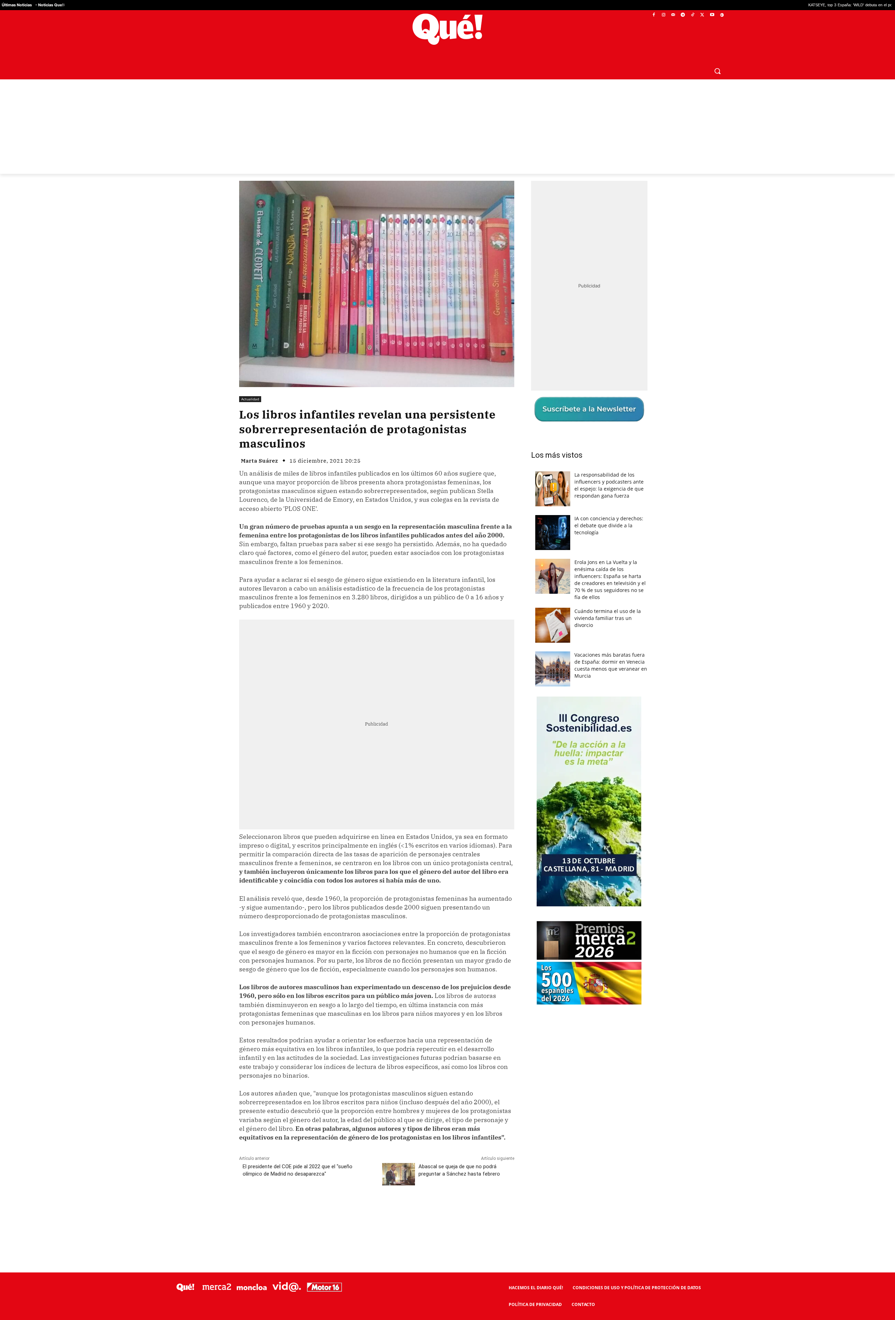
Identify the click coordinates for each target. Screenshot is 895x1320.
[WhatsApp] (344, 1211)
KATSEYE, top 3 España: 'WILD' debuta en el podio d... (766, 5)
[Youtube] (712, 15)
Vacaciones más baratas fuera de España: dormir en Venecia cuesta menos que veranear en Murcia (610, 665)
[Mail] (673, 15)
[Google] (722, 15)
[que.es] (447, 29)
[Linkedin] (377, 1211)
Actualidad (250, 399)
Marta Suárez (259, 460)
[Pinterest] (328, 1211)
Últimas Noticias (17, 4)
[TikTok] (693, 15)
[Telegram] (683, 15)
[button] (717, 71)
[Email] (393, 1211)
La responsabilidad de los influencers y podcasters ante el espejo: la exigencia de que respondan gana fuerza (609, 485)
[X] (703, 15)
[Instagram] (663, 15)
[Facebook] (654, 15)
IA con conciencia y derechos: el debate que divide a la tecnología (608, 525)
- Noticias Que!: (50, 4)
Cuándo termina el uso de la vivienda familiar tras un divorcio (607, 618)
